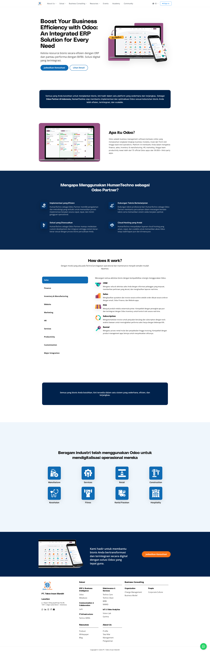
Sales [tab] (46, 280)
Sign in (166, 3)
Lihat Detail (79, 67)
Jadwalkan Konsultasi (54, 67)
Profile (105, 631)
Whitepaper (84, 634)
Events (105, 3)
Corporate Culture (155, 592)
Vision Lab (107, 613)
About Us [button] (51, 3)
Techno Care (108, 594)
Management (108, 637)
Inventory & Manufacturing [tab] (56, 296)
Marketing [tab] (48, 312)
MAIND (105, 604)
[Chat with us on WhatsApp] (203, 646)
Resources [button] (94, 3)
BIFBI (105, 601)
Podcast (82, 631)
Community (128, 3)
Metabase (83, 598)
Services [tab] (47, 328)
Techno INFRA (84, 618)
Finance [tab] (47, 288)
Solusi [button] (61, 3)
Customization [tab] (50, 345)
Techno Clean (108, 598)
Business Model (131, 595)
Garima (106, 616)
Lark (81, 609)
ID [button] (155, 3)
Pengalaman (108, 641)
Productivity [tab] (49, 337)
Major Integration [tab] (52, 353)
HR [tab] (45, 320)
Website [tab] (47, 304)
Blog (81, 637)
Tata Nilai (106, 634)
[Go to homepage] (40, 3)
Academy (116, 3)
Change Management (133, 592)
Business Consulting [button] (77, 3)
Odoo (81, 594)
